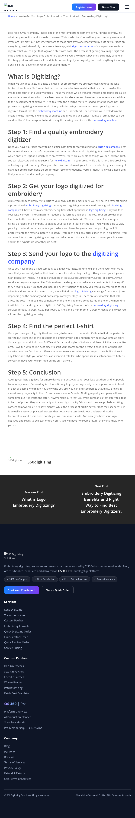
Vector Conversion (15, 615)
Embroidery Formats (16, 626)
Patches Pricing (13, 688)
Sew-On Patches (14, 671)
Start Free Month (14, 722)
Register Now (84, 7)
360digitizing (39, 462)
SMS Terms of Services (17, 778)
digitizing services (82, 46)
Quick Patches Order (16, 642)
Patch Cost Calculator (17, 693)
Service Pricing (13, 648)
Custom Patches (14, 620)
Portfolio (9, 751)
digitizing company (109, 146)
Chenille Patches (14, 677)
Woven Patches (13, 682)
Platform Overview (15, 711)
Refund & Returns (14, 773)
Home (11, 16)
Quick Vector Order (16, 637)
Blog (7, 746)
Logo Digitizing (13, 609)
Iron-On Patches (14, 666)
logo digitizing (63, 160)
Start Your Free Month (21, 590)
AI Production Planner (17, 717)
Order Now (108, 7)
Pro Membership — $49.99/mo (23, 728)
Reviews (9, 757)
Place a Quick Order (58, 590)
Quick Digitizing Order (17, 631)
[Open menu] (127, 7)
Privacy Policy (12, 768)
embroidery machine (50, 111)
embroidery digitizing (38, 205)
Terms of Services (14, 762)
